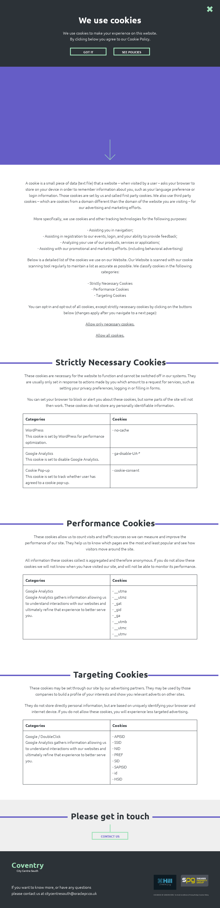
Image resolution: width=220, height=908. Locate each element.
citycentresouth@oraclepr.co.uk (71, 893)
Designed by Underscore (164, 895)
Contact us (110, 836)
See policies (131, 52)
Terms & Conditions (181, 895)
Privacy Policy (193, 895)
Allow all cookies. (110, 335)
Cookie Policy (203, 895)
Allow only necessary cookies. (110, 324)
